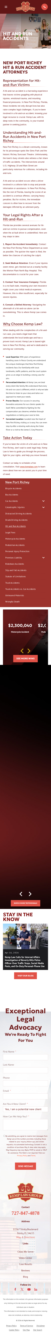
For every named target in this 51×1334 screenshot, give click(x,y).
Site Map (26, 1330)
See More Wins (25, 658)
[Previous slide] (22, 651)
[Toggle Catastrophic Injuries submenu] (43, 507)
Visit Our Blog (26, 975)
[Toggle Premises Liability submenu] (43, 558)
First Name (8, 1051)
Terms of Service (26, 1326)
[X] (22, 1289)
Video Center (25, 1258)
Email (6, 1090)
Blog (25, 1276)
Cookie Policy (14, 1330)
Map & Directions (25, 1237)
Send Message (25, 1166)
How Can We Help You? (15, 1116)
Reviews (25, 1270)
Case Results (25, 1264)
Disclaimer (41, 1326)
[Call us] (44, 7)
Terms (33, 1155)
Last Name (8, 1064)
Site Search (37, 1330)
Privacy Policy (22, 1155)
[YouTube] (29, 1289)
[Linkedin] (36, 1289)
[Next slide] (28, 651)
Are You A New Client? (14, 1104)
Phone (6, 1077)
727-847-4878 (25, 1213)
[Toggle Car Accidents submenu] (43, 501)
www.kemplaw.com (29, 467)
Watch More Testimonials (25, 903)
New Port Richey (17, 482)
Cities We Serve (25, 1251)
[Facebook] (15, 1289)
